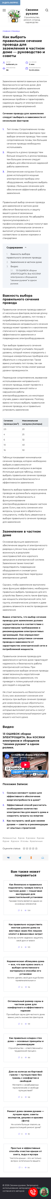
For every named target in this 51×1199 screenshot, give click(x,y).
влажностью (10, 838)
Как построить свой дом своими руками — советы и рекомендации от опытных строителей (27, 824)
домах (41, 838)
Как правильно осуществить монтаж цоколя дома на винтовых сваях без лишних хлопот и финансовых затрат (25, 929)
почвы (25, 841)
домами (31, 838)
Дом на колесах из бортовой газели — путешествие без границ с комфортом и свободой (25, 1076)
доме (6, 841)
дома (21, 838)
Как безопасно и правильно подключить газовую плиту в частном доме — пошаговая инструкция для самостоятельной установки (25, 890)
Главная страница (11, 31)
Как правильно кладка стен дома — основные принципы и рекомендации (26, 1041)
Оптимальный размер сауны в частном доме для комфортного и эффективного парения (25, 1006)
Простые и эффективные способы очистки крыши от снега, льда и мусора (25, 1151)
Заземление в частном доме (26, 262)
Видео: (14, 266)
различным (36, 841)
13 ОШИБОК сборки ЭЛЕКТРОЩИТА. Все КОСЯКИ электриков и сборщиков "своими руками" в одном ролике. (25, 277)
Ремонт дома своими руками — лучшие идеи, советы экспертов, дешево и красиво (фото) (25, 1116)
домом (15, 841)
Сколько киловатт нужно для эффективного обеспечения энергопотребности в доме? (24, 796)
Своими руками (32, 11)
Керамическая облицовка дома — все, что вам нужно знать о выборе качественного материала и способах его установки (25, 967)
